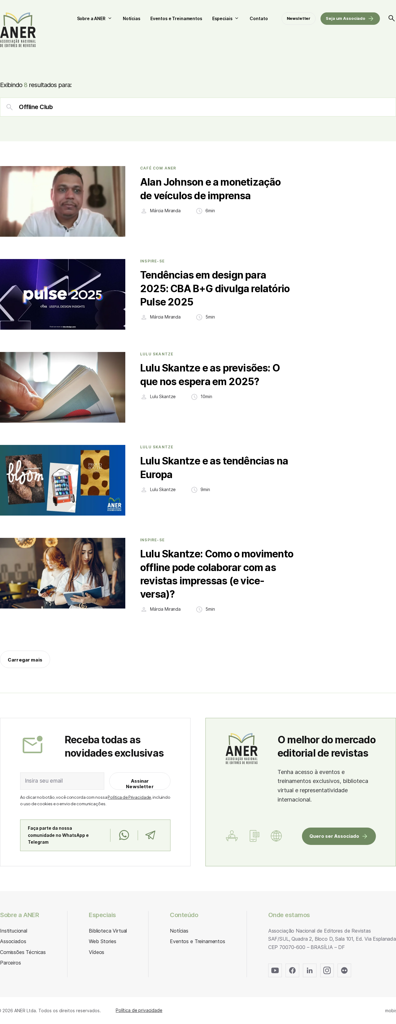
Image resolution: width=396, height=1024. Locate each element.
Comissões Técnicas (23, 952)
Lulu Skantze (156, 354)
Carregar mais (25, 660)
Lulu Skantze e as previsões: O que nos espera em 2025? (210, 374)
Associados (13, 941)
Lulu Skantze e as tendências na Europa (214, 467)
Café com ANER (158, 168)
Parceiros (10, 963)
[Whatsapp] (124, 835)
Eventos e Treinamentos (176, 18)
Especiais (222, 18)
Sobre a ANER (91, 18)
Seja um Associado (345, 18)
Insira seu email (44, 781)
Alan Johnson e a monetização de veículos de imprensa (210, 188)
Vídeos (96, 952)
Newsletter (299, 18)
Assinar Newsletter (140, 783)
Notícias (131, 18)
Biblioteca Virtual (108, 931)
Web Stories (102, 941)
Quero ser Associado (334, 836)
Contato (259, 18)
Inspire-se (152, 261)
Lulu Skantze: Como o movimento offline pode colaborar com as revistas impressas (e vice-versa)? (216, 574)
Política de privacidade (139, 1010)
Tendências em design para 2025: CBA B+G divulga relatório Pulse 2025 (215, 288)
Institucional (13, 931)
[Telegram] (150, 835)
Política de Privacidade (129, 797)
